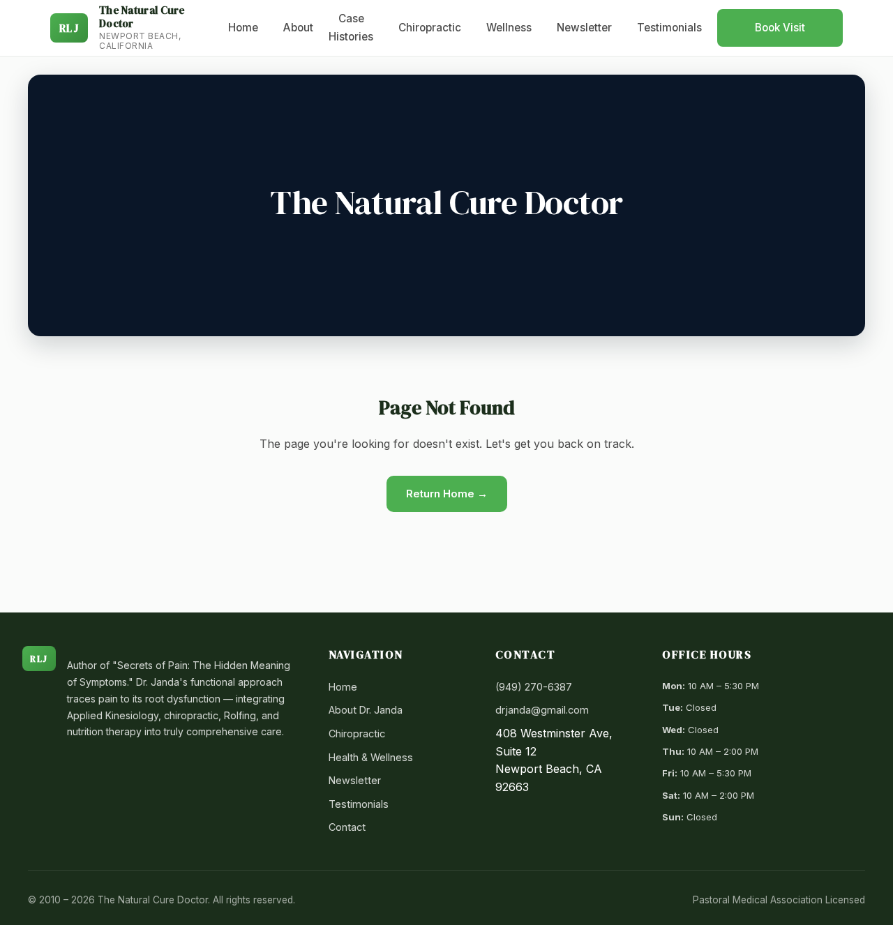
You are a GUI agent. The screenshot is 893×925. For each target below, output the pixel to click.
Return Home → (447, 493)
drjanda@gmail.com (542, 710)
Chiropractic (429, 27)
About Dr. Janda (366, 710)
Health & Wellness (371, 757)
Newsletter (584, 27)
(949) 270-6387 (533, 687)
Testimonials (669, 27)
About (298, 27)
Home (243, 27)
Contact (347, 827)
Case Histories (351, 27)
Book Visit (780, 27)
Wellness (509, 27)
